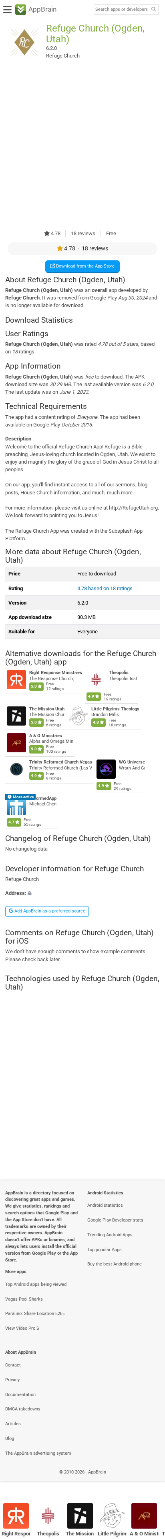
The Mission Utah (46, 709)
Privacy (12, 1379)
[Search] (153, 10)
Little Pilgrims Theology (115, 709)
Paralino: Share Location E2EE (35, 1313)
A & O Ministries (45, 735)
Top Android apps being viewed (35, 1284)
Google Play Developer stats (115, 1220)
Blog (9, 1438)
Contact (13, 1365)
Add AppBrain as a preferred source (49, 911)
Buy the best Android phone (114, 1264)
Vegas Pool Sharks (24, 1299)
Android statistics (105, 1205)
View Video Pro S (22, 1328)
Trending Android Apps (110, 1235)
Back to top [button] (149, 1481)
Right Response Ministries (55, 673)
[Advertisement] (82, 145)
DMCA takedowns (22, 1409)
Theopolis (119, 673)
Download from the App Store (85, 266)
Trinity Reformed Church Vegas (60, 762)
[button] (82, 893)
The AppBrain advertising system (38, 1453)
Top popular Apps (104, 1249)
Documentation (20, 1394)
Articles (13, 1423)
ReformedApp (42, 798)
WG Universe (132, 762)
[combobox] (121, 9)
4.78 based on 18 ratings (105, 588)
